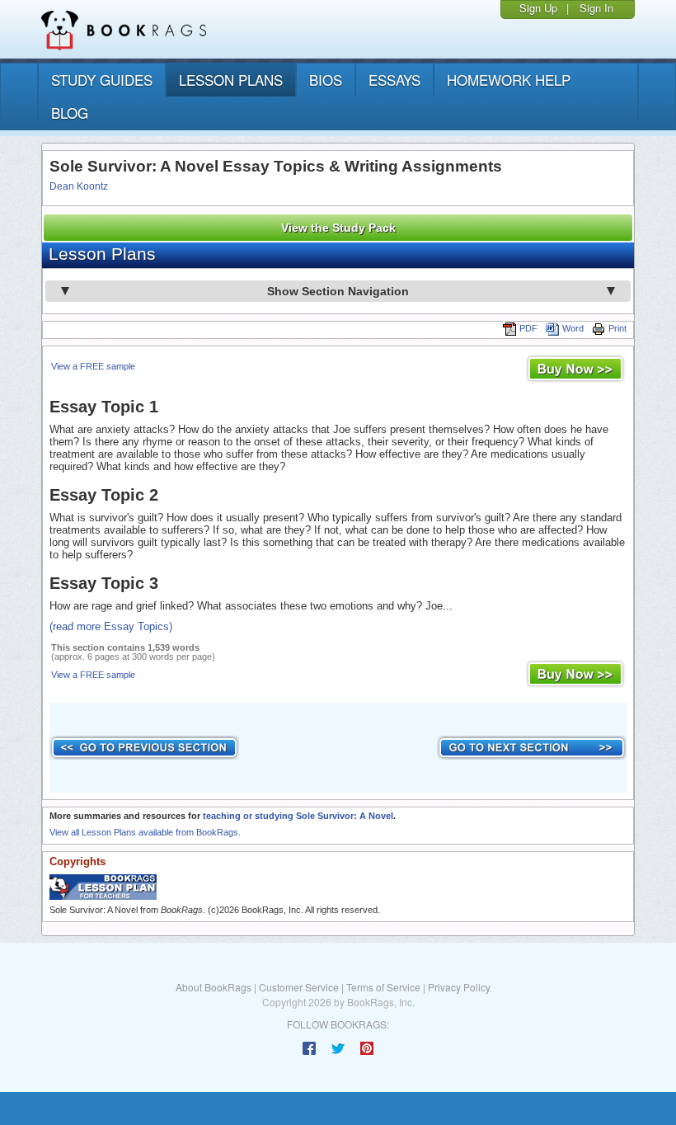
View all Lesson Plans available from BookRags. (145, 832)
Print (617, 328)
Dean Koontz (78, 186)
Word (573, 328)
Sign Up (538, 8)
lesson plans (231, 79)
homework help (508, 79)
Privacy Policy (459, 987)
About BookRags (213, 987)
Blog (69, 112)
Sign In (596, 8)
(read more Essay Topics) (110, 626)
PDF (528, 328)
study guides (102, 79)
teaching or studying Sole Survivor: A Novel (298, 816)
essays (394, 79)
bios (325, 79)
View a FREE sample (93, 366)
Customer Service (299, 987)
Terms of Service (383, 987)
